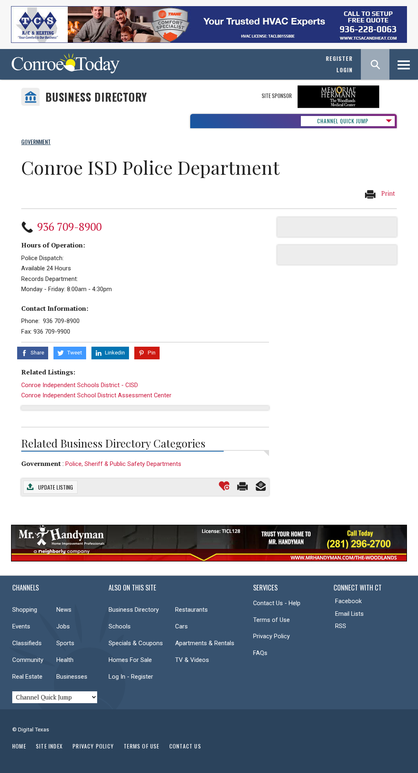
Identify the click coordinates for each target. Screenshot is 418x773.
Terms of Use (271, 620)
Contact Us (185, 746)
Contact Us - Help (276, 603)
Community (27, 660)
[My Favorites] (224, 486)
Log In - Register (131, 676)
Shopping (24, 609)
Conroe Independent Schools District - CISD (79, 385)
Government (41, 463)
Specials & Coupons (136, 643)
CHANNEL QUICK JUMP (343, 121)
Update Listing (55, 487)
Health (64, 660)
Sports (65, 643)
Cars (181, 626)
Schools (120, 626)
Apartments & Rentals (204, 643)
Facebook (348, 601)
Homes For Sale (130, 660)
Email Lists (349, 613)
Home (19, 746)
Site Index (49, 746)
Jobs (63, 626)
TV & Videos (192, 660)
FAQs (260, 653)
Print (387, 193)
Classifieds (27, 643)
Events (21, 626)
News (63, 609)
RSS (340, 626)
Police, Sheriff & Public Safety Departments (123, 464)
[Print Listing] (242, 486)
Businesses (71, 676)
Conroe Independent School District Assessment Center (96, 395)
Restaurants (191, 609)
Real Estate (27, 676)
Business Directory (96, 97)
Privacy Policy (271, 636)
